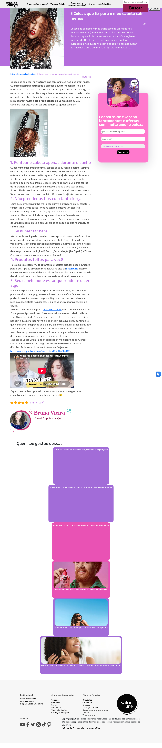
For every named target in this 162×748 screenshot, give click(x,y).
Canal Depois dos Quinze (50, 418)
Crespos (86, 705)
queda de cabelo (52, 309)
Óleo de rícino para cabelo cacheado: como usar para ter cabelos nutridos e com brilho (81, 665)
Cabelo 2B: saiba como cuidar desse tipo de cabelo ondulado (81, 525)
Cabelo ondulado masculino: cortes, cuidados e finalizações (81, 589)
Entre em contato (28, 698)
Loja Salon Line (104, 4)
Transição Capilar (59, 710)
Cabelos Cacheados (26, 74)
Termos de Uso (92, 728)
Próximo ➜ (123, 152)
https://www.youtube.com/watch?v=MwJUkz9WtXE (40, 350)
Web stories (89, 715)
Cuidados (55, 700)
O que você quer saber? (37, 4)
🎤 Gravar (154, 8)
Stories (91, 4)
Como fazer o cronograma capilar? (77, 4)
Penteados (56, 707)
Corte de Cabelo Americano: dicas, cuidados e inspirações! (81, 449)
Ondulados (87, 700)
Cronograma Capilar (60, 712)
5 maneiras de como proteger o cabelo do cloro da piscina (81, 627)
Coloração (55, 702)
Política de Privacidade (73, 728)
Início (12, 74)
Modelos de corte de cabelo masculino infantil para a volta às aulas (81, 487)
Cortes (54, 705)
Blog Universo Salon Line (31, 703)
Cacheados (87, 702)
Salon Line (72, 268)
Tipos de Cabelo (57, 4)
